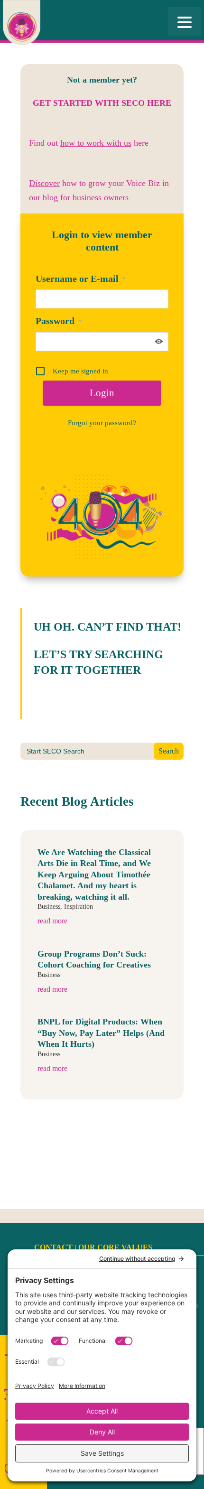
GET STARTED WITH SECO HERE (102, 103)
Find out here (88, 143)
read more (52, 921)
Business (48, 906)
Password (59, 321)
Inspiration (78, 906)
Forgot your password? (102, 423)
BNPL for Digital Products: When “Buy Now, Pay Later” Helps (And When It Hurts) (101, 1033)
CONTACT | (56, 1247)
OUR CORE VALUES (115, 1247)
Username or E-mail (81, 278)
